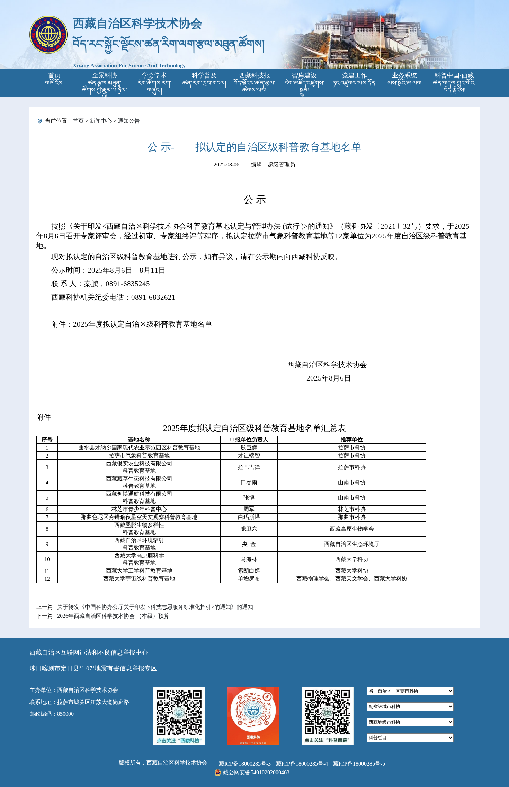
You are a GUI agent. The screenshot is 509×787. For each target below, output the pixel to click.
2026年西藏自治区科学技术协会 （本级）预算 (113, 616)
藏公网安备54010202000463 (256, 772)
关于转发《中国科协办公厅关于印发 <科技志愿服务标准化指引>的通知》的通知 (155, 607)
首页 (78, 121)
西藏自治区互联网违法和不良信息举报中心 (88, 652)
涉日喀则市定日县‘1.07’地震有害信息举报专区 (93, 668)
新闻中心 (101, 121)
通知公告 (129, 121)
